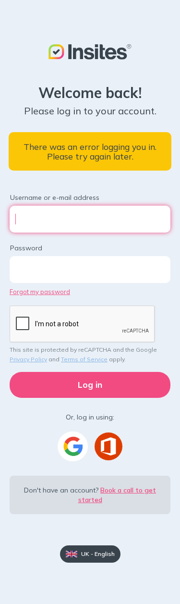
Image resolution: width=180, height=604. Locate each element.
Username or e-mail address (54, 197)
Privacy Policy (28, 359)
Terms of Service (84, 359)
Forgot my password (40, 292)
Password (26, 248)
